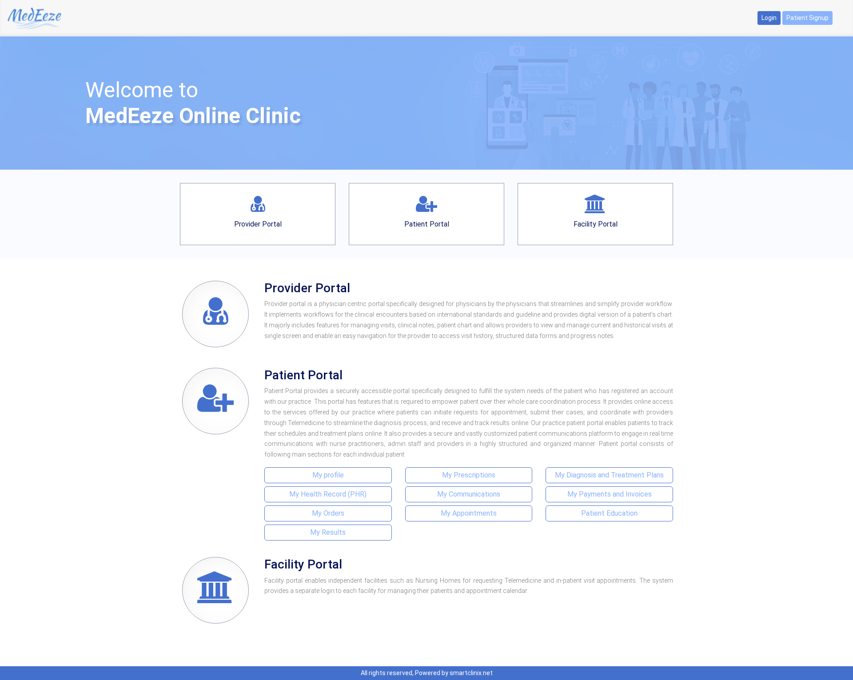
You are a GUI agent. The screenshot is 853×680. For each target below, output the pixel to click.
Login (769, 17)
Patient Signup (807, 17)
